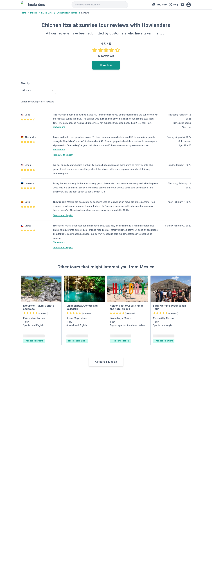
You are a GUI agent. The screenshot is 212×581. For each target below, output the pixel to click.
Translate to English (63, 155)
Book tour (106, 65)
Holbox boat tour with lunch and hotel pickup (127, 307)
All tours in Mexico (106, 361)
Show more (59, 127)
